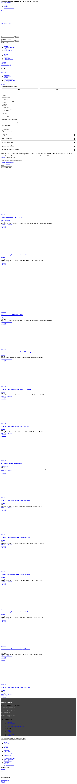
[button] (3, 226)
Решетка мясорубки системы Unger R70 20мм (15, 574)
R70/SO (5, 116)
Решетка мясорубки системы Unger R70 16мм (15, 255)
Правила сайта (10, 724)
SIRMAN (5, 99)
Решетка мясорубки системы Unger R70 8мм (15, 500)
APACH (5, 110)
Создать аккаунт (5, 780)
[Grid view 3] (1, 165)
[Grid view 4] (3, 165)
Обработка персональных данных (15, 726)
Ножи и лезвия (4, 466)
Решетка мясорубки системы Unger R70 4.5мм (16, 389)
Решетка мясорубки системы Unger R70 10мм (15, 537)
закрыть (3, 84)
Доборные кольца (7, 131)
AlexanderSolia (6, 109)
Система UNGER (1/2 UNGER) (9, 122)
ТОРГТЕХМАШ (6, 97)
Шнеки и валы (10, 734)
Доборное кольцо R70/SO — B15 (11, 217)
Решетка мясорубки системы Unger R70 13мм (15, 649)
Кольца (8, 733)
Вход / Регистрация (9, 765)
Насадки (9, 735)
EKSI (4, 105)
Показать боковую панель (7, 162)
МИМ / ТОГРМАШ (7, 101)
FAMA (4, 104)
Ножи (4, 128)
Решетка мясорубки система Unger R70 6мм (15, 426)
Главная (3, 157)
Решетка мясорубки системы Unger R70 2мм (15, 687)
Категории (3, 72)
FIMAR (5, 102)
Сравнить (6, 763)
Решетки (5, 129)
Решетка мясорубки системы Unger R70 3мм (15, 612)
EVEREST (5, 107)
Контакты (9, 722)
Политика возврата (11, 723)
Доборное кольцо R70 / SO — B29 (12, 315)
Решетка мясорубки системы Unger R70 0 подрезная (18, 352)
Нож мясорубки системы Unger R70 (12, 463)
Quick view (3, 227)
